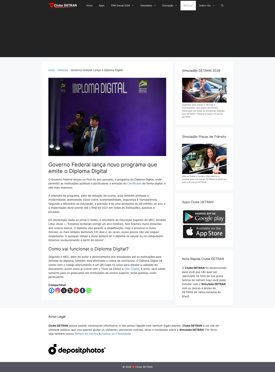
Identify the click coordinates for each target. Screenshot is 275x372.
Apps (102, 5)
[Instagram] (57, 290)
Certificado (134, 183)
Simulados (146, 5)
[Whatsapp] (89, 290)
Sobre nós (205, 5)
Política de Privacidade (116, 333)
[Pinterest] (76, 290)
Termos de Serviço (86, 333)
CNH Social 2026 (120, 5)
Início (89, 5)
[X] (70, 290)
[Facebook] (51, 290)
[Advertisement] (137, 35)
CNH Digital (131, 268)
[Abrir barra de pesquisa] (222, 5)
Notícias (188, 5)
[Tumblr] (82, 290)
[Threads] (64, 290)
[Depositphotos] (77, 353)
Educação (167, 5)
